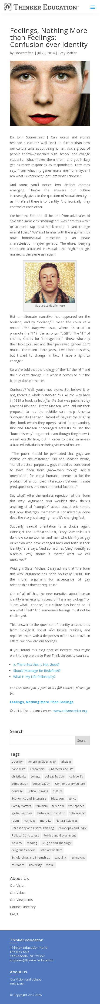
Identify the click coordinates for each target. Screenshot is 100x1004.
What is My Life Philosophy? (34, 676)
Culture (57, 791)
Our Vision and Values (25, 979)
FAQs (14, 914)
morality (45, 821)
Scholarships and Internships (31, 858)
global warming (22, 813)
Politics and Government (59, 835)
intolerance (77, 813)
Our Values (18, 892)
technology (77, 858)
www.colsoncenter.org (70, 711)
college (35, 776)
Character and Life (61, 769)
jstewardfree (23, 53)
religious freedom (24, 850)
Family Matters (21, 806)
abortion (17, 762)
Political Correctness (25, 835)
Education (57, 799)
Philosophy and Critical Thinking (33, 828)
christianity (19, 776)
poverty (17, 843)
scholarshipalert (51, 850)
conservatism (41, 784)
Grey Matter (67, 53)
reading (32, 843)
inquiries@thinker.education (31, 960)
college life (76, 776)
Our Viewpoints (21, 899)
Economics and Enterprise (29, 799)
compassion (20, 784)
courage (17, 791)
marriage (29, 821)
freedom (58, 806)
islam (15, 821)
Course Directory (23, 907)
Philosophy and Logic (72, 828)
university (35, 865)
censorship (37, 769)
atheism (65, 762)
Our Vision (17, 885)
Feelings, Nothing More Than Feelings (41, 702)
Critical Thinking (37, 791)
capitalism (18, 769)
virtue (50, 865)
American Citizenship (42, 762)
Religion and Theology (56, 843)
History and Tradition (51, 813)
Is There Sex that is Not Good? (36, 664)
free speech (76, 806)
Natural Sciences (66, 821)
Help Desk (17, 983)
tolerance (18, 865)
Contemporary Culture (70, 784)
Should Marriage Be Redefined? (36, 670)
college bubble (55, 776)
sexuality (60, 858)
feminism (42, 806)
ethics (72, 799)
